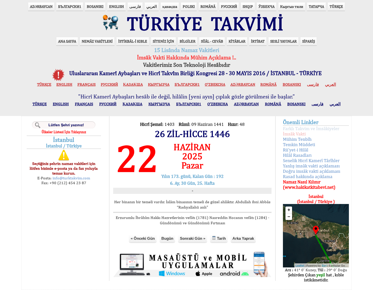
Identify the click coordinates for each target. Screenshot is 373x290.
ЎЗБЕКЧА (267, 6)
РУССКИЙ (229, 6)
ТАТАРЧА (316, 6)
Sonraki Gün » (192, 238)
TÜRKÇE (336, 6)
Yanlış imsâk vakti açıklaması (311, 165)
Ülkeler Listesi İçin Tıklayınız (64, 132)
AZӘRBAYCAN (41, 6)
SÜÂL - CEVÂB (212, 41)
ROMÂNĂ (207, 6)
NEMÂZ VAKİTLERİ (97, 41)
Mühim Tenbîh (297, 139)
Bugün (167, 238)
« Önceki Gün (143, 238)
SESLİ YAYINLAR (283, 41)
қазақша (169, 6)
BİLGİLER (187, 41)
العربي (151, 6)
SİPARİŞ (308, 41)
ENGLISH (116, 6)
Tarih (221, 238)
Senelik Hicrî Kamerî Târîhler (311, 160)
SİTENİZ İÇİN (163, 41)
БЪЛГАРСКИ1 (69, 6)
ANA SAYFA (67, 41)
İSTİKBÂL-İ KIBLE (132, 41)
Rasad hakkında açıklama (307, 176)
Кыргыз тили (291, 6)
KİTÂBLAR (237, 41)
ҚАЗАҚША (133, 84)
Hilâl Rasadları (297, 155)
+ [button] (288, 209)
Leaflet (300, 265)
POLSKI (189, 6)
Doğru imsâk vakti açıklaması (311, 171)
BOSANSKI (95, 6)
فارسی (135, 6)
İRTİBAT (258, 41)
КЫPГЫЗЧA (158, 84)
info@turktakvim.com (71, 178)
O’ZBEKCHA (215, 84)
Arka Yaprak (243, 238)
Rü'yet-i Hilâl (295, 149)
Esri (324, 265)
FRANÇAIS (86, 84)
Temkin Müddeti (299, 144)
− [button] (288, 216)
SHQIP (248, 6)
